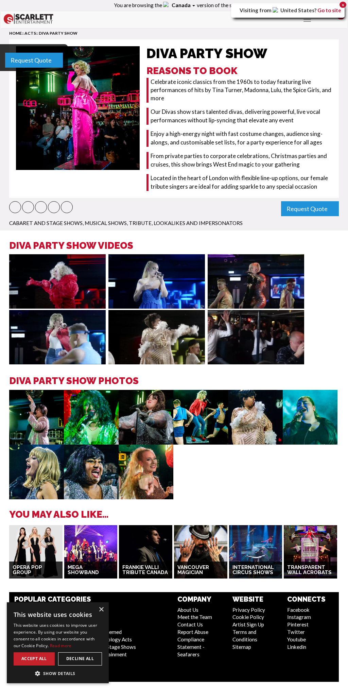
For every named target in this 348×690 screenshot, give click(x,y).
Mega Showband (83, 570)
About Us (187, 610)
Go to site (329, 10)
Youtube (296, 639)
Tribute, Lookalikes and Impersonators (186, 223)
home (15, 33)
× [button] (101, 609)
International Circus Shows (253, 570)
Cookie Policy (248, 617)
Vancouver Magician (193, 570)
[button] (15, 207)
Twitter (296, 632)
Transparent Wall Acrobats (309, 570)
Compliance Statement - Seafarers (191, 646)
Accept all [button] (34, 658)
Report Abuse (192, 632)
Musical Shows (106, 223)
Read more (61, 646)
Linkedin (296, 647)
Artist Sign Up (248, 624)
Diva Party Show (58, 33)
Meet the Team (194, 617)
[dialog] (58, 642)
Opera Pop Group (27, 570)
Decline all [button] (80, 658)
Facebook (298, 610)
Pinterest (298, 624)
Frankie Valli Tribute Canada (145, 570)
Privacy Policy (248, 610)
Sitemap (241, 647)
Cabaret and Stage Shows (46, 223)
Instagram (299, 617)
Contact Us (190, 624)
